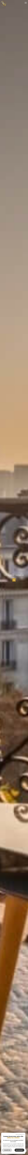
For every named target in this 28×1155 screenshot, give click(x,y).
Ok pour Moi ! (19, 1150)
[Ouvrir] (14, 580)
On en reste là (19, 1134)
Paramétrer (7, 1150)
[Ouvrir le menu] (26, 3)
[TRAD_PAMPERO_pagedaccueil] (3, 5)
